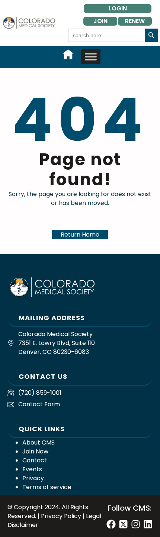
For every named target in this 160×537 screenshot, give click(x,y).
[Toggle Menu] (91, 56)
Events (32, 469)
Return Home (80, 234)
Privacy (33, 478)
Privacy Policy (61, 516)
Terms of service (46, 487)
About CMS (38, 442)
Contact (34, 460)
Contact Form (39, 404)
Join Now (35, 451)
